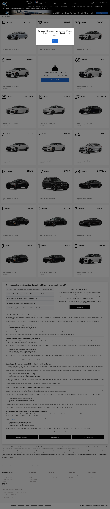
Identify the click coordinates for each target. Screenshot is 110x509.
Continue (55, 40)
